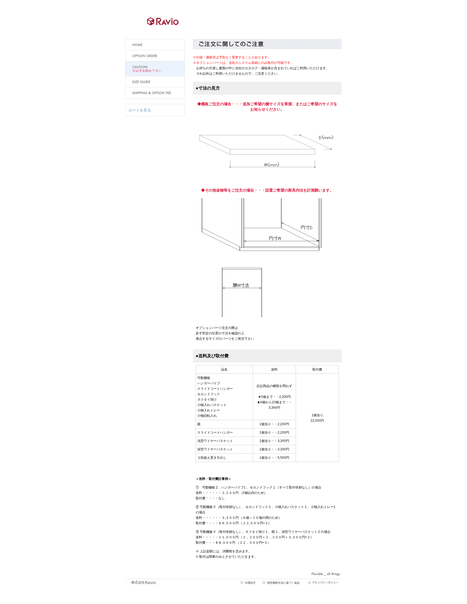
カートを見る (139, 110)
